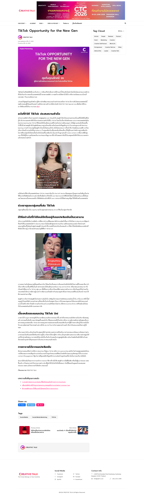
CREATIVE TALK (31, 447)
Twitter (77, 474)
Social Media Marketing (39, 417)
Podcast (118, 36)
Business (110, 36)
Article (96, 36)
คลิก (38, 106)
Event (96, 40)
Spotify (59, 479)
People (103, 36)
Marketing (104, 40)
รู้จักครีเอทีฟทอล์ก (77, 23)
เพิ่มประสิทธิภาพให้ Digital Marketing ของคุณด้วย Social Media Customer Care (46, 385)
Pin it (41, 404)
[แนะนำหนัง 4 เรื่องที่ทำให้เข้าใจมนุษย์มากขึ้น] (82, 430)
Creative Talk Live (110, 47)
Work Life (112, 43)
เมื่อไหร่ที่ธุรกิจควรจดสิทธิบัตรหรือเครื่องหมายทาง (40, 431)
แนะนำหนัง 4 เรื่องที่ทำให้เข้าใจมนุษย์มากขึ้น (66, 431)
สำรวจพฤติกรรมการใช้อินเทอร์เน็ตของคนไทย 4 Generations (40, 388)
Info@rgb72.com (98, 478)
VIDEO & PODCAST (53, 23)
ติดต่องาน (66, 23)
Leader (106, 51)
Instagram (60, 476)
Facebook (60, 474)
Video (120, 47)
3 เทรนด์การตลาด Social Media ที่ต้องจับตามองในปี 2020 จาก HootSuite (44, 382)
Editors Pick (97, 51)
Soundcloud (78, 479)
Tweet (32, 404)
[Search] (125, 23)
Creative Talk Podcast (100, 43)
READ (41, 23)
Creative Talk (115, 51)
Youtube (77, 476)
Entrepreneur (98, 47)
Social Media (24, 417)
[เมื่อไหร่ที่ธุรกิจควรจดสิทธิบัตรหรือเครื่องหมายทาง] (25, 430)
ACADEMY (33, 23)
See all (120, 31)
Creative (112, 40)
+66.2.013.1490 (116, 478)
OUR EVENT (21, 23)
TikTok (54, 417)
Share (22, 404)
